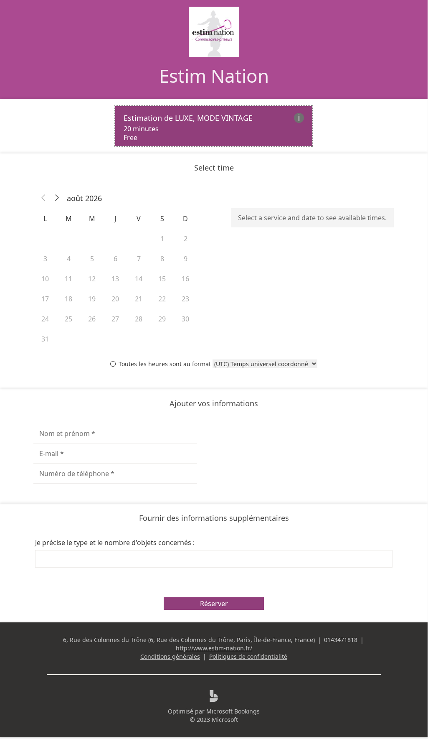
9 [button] (185, 258)
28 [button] (138, 319)
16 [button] (185, 278)
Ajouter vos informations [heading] (214, 403)
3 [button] (45, 258)
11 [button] (68, 278)
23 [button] (185, 298)
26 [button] (92, 319)
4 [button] (69, 258)
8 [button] (162, 258)
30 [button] (185, 319)
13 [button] (115, 278)
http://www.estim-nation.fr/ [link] (214, 648)
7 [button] (139, 258)
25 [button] (68, 319)
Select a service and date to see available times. (312, 217)
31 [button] (45, 339)
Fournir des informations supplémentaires (214, 518)
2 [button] (185, 238)
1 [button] (162, 238)
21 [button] (138, 298)
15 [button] (162, 278)
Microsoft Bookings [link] (233, 711)
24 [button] (45, 319)
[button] (43, 198)
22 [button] (162, 298)
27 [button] (115, 319)
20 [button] (115, 298)
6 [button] (115, 258)
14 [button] (138, 278)
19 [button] (92, 298)
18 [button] (68, 298)
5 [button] (92, 258)
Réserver (214, 603)
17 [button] (45, 298)
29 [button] (162, 319)
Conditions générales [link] (170, 656)
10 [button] (45, 278)
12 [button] (92, 278)
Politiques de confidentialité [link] (248, 656)
